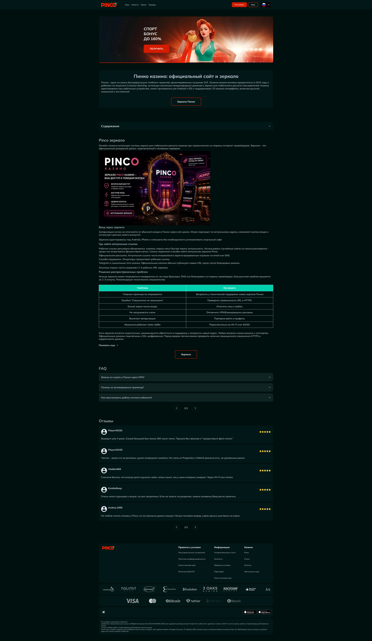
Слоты (247, 559)
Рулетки (247, 565)
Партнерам (219, 572)
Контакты (218, 559)
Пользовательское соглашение (191, 552)
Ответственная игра (186, 565)
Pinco (246, 552)
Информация (222, 547)
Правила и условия (189, 547)
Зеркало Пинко (186, 101)
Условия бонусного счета (225, 552)
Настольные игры (251, 572)
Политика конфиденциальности (191, 559)
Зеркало (186, 354)
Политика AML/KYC (186, 572)
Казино (248, 547)
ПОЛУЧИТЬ (156, 48)
